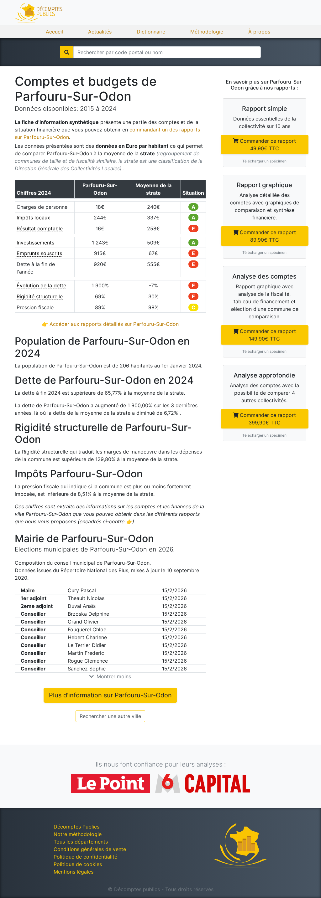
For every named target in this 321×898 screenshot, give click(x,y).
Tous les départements (81, 842)
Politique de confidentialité (85, 857)
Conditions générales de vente (90, 849)
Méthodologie (206, 31)
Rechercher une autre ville (110, 716)
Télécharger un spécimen (264, 161)
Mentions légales (73, 872)
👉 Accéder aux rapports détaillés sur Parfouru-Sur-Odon (110, 324)
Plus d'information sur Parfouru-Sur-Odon (110, 695)
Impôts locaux (33, 217)
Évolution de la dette (41, 285)
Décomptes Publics (76, 827)
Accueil (54, 31)
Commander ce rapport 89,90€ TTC (268, 236)
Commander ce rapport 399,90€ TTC (268, 419)
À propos (259, 31)
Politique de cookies (78, 864)
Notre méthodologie (78, 834)
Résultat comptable (40, 228)
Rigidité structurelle (40, 296)
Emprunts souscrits (39, 253)
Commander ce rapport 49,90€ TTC (268, 144)
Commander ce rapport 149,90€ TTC (268, 335)
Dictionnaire (151, 31)
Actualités (100, 31)
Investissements (35, 242)
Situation (193, 193)
